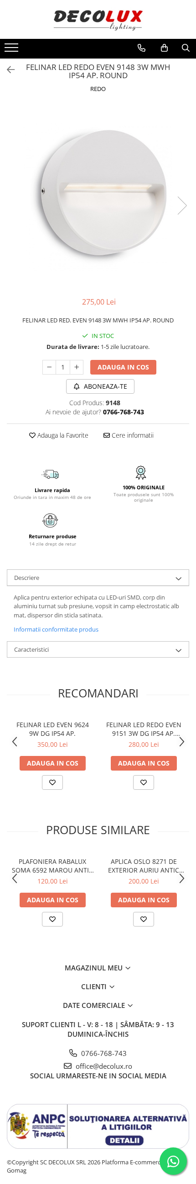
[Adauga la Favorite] (52, 782)
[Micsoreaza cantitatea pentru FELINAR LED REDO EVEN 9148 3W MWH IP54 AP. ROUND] (49, 367)
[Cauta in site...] (185, 48)
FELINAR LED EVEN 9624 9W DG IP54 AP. (52, 729)
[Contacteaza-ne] (141, 48)
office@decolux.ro (103, 1066)
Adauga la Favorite (62, 435)
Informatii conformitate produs (56, 629)
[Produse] (13, 50)
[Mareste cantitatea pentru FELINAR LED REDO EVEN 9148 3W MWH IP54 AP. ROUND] (76, 367)
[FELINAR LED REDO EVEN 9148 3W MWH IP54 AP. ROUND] (98, 196)
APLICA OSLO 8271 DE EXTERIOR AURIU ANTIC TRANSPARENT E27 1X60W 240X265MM (144, 865)
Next (182, 205)
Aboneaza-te (104, 386)
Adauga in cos (123, 367)
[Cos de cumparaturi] (164, 48)
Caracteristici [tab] (31, 649)
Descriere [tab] (26, 577)
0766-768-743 (103, 1053)
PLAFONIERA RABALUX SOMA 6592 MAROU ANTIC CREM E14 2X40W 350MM (52, 865)
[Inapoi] (7, 70)
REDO (98, 89)
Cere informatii (132, 435)
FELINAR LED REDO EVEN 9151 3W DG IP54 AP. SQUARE (143, 729)
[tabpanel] (98, 196)
